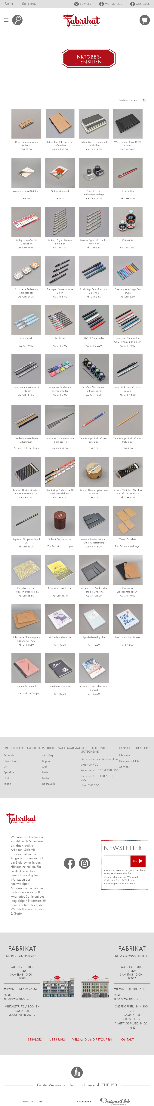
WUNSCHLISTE (113, 3)
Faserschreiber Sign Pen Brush (128, 291)
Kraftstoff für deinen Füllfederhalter (94, 389)
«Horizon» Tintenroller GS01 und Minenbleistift (127, 340)
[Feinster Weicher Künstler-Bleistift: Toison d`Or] (128, 472)
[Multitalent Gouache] (60, 619)
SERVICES (85, 3)
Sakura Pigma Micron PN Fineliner (94, 242)
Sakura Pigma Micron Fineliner (60, 242)
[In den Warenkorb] (34, 132)
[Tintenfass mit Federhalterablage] (94, 173)
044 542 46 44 (27, 989)
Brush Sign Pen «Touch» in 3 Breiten (94, 291)
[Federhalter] (128, 173)
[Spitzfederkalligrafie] (94, 619)
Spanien (9, 772)
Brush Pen (60, 338)
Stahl (45, 767)
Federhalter (128, 191)
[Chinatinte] (128, 222)
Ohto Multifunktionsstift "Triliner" (26, 389)
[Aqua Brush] (26, 320)
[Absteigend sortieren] (144, 100)
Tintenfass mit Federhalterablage (94, 193)
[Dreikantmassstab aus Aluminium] (26, 420)
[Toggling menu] (6, 20)
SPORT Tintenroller (94, 338)
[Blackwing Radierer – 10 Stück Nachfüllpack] (60, 472)
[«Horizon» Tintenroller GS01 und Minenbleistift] (128, 320)
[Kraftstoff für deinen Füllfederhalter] (94, 369)
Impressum (28, 1101)
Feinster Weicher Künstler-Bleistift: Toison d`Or (127, 492)
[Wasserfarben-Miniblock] (26, 173)
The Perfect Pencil (26, 686)
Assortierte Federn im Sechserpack (26, 291)
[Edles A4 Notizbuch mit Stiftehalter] (94, 124)
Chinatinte (128, 240)
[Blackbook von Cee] (60, 668)
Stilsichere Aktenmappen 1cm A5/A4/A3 (26, 639)
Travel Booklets (127, 539)
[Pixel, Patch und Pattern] (128, 619)
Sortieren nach (128, 100)
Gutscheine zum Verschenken (99, 759)
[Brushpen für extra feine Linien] (60, 271)
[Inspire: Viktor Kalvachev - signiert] (94, 668)
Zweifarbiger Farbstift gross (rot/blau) (94, 440)
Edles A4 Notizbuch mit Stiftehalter (94, 143)
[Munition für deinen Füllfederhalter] (60, 369)
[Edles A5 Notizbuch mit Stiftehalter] (60, 124)
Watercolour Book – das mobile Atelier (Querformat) (94, 590)
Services (124, 767)
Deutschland (11, 761)
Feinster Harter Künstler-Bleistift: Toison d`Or (26, 492)
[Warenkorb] (145, 20)
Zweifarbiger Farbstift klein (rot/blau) (127, 440)
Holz (45, 772)
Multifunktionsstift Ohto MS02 (127, 389)
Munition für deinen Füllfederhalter (60, 389)
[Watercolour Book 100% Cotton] (128, 124)
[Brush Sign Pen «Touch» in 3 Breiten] (94, 271)
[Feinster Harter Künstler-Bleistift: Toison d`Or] (26, 472)
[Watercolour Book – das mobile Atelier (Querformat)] (94, 570)
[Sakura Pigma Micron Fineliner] (60, 222)
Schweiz (9, 755)
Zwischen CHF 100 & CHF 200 (97, 778)
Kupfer (46, 761)
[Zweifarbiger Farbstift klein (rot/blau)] (128, 420)
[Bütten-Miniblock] (60, 173)
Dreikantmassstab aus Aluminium (26, 440)
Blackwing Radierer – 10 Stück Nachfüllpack (60, 492)
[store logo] (81, 20)
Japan (7, 784)
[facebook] (69, 863)
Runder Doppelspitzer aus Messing (94, 492)
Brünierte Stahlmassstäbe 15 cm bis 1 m (60, 440)
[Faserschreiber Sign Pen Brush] (128, 271)
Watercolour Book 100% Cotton (127, 143)
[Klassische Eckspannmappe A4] (128, 570)
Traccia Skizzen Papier (60, 588)
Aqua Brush (26, 338)
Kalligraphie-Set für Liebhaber (26, 242)
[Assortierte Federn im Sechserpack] (26, 271)
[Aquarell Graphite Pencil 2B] (26, 521)
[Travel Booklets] (128, 521)
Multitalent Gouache (60, 637)
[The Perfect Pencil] (26, 668)
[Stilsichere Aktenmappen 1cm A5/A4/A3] (26, 619)
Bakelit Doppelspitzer (60, 539)
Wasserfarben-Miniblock (26, 191)
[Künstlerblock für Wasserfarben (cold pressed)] (26, 570)
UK (6, 767)
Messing (47, 755)
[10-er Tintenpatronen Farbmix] (26, 124)
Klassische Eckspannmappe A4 (128, 590)
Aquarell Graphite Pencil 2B (26, 541)
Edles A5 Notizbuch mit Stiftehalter (60, 143)
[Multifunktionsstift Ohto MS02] (128, 369)
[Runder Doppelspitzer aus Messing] (94, 472)
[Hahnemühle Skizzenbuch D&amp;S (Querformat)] (94, 521)
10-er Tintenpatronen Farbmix (26, 143)
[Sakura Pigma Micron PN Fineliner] (94, 222)
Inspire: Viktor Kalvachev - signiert (94, 688)
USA (6, 778)
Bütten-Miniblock (60, 191)
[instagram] (84, 863)
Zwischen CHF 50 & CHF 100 (100, 770)
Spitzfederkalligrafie (94, 637)
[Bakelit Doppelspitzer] (60, 521)
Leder (45, 778)
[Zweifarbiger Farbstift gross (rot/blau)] (94, 420)
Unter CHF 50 (89, 765)
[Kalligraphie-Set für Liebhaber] (26, 222)
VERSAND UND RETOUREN (92, 1039)
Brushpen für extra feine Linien (60, 291)
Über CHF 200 (90, 785)
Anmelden (143, 3)
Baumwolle (49, 784)
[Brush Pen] (60, 320)
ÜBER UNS (29, 4)
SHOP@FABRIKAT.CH (17, 999)
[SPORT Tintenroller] (94, 320)
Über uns (125, 755)
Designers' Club (129, 761)
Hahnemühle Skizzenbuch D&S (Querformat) (93, 541)
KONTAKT (126, 1039)
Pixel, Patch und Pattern (128, 637)
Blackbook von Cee (60, 686)
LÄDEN (8, 4)
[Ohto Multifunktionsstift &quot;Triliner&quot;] (26, 369)
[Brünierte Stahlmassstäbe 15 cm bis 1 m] (60, 420)
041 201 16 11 (136, 989)
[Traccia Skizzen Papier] (60, 570)
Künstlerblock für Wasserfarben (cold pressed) (26, 590)
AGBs (39, 1101)
